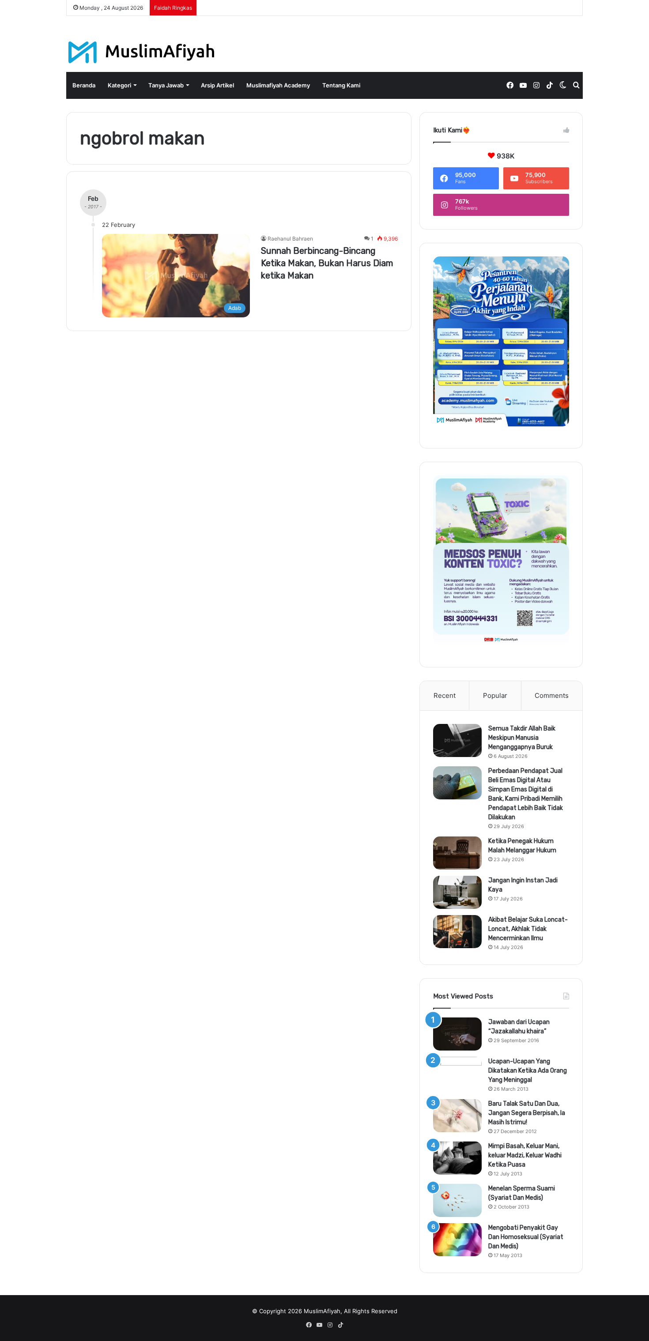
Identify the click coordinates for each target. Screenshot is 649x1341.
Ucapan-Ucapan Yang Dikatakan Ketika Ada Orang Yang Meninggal (527, 1071)
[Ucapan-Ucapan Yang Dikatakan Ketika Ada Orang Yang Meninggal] (457, 1073)
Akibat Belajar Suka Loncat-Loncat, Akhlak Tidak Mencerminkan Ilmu (528, 929)
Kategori (119, 85)
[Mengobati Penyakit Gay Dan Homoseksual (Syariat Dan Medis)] (457, 1239)
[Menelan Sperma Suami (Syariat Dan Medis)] (457, 1200)
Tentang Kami (341, 85)
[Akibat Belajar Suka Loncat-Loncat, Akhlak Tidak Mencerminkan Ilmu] (457, 931)
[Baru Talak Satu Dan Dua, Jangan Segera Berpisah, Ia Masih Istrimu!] (457, 1115)
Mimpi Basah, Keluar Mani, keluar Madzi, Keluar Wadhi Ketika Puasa (525, 1155)
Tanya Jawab (166, 85)
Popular (495, 695)
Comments (552, 695)
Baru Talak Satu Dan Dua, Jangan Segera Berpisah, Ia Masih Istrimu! (526, 1113)
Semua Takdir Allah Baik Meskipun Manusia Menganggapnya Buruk (521, 738)
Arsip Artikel (217, 85)
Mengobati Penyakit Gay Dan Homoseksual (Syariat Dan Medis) (525, 1237)
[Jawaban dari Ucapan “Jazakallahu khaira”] (457, 1034)
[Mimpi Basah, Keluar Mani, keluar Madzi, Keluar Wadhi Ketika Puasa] (457, 1158)
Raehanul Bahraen (290, 238)
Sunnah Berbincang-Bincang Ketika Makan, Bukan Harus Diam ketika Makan (327, 263)
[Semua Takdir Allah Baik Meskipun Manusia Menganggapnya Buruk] (457, 740)
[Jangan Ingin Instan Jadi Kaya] (457, 892)
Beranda (83, 85)
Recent (445, 695)
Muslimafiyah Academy (278, 85)
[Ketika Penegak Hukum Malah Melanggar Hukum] (457, 853)
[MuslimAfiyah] (141, 52)
